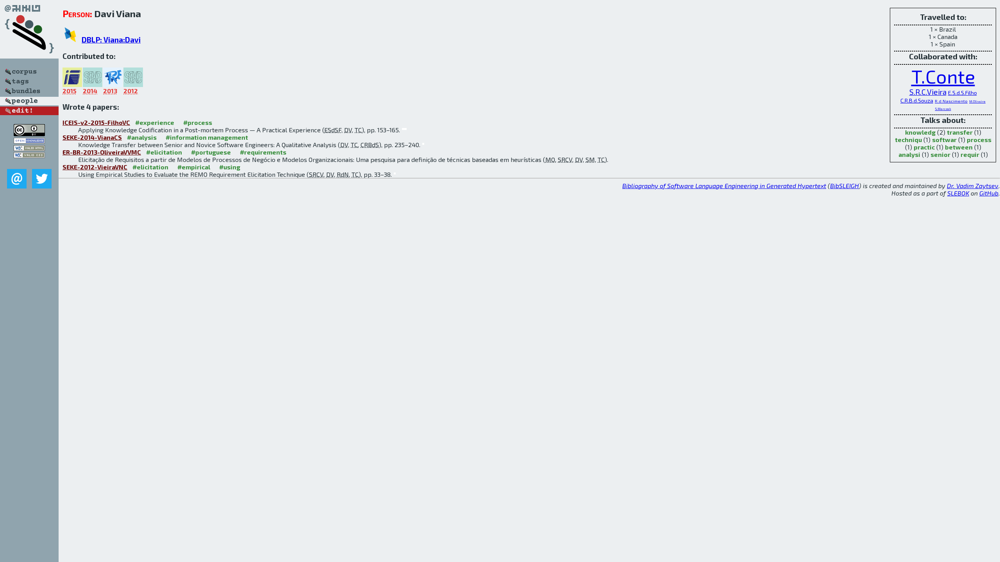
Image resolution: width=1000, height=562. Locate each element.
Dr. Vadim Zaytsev (972, 185)
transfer (960, 132)
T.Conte (943, 76)
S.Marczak (943, 109)
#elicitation (164, 152)
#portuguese (211, 152)
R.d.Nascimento (951, 100)
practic (924, 147)
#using (229, 167)
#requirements (263, 152)
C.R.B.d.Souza (916, 100)
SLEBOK (958, 193)
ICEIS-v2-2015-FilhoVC (96, 122)
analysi (909, 154)
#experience (154, 122)
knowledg (920, 132)
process (979, 139)
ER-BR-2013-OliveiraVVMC (101, 152)
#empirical (193, 167)
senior (940, 154)
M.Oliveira (977, 101)
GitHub (988, 193)
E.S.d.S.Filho (962, 92)
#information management (207, 137)
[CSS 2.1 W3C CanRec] (29, 163)
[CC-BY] (29, 133)
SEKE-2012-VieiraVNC (94, 167)
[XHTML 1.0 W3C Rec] (29, 148)
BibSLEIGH (844, 185)
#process (197, 122)
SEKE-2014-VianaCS (92, 137)
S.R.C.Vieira (927, 91)
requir (970, 154)
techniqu (908, 139)
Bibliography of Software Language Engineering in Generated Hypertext (724, 185)
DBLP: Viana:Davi (111, 39)
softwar (944, 139)
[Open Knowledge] (29, 141)
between (959, 147)
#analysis (142, 137)
